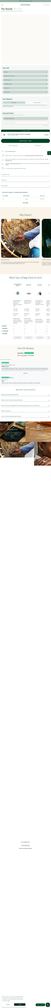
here (9, 1000)
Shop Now (17, 337)
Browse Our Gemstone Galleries (25, 848)
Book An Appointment (13, 145)
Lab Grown (14, 102)
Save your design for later (10, 151)
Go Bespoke (38, 437)
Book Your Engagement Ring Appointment (25, 1)
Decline (7, 1004)
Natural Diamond (36, 102)
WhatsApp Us (38, 145)
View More (25, 202)
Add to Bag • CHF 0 (25, 141)
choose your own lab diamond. (8, 106)
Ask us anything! (40, 1005)
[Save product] (2, 151)
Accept (19, 1004)
